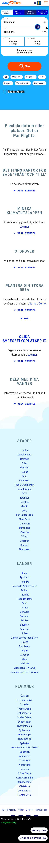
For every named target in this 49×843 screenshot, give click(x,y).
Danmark (24, 629)
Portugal (24, 607)
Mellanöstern (24, 717)
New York (24, 480)
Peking (24, 471)
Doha (24, 510)
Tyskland (24, 577)
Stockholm (24, 549)
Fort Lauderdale (24, 515)
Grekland (24, 616)
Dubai (24, 463)
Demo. (42, 303)
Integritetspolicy (8, 822)
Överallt (24, 695)
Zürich (24, 536)
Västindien (24, 756)
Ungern (24, 650)
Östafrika (24, 769)
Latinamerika (24, 713)
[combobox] (24, 22)
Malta (24, 659)
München (24, 523)
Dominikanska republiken (24, 637)
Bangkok (24, 502)
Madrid (24, 506)
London (25, 450)
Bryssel (24, 545)
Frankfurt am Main (24, 484)
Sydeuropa (24, 730)
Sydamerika (24, 738)
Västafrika (24, 786)
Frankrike (24, 581)
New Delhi (24, 519)
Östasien (24, 704)
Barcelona (24, 527)
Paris (24, 476)
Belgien (25, 620)
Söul (24, 493)
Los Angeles (24, 454)
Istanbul (24, 497)
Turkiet (24, 590)
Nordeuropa (24, 734)
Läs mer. (24, 226)
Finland (24, 642)
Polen (25, 633)
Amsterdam (24, 489)
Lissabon (24, 540)
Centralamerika (24, 777)
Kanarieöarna (25, 782)
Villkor (21, 810)
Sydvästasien (24, 726)
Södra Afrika (24, 773)
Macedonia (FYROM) (25, 667)
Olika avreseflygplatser (24, 339)
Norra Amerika (24, 700)
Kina (24, 573)
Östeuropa (24, 760)
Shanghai (25, 467)
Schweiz (24, 611)
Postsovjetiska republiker (24, 747)
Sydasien (25, 743)
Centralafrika (24, 794)
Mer (26, 318)
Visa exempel (26, 190)
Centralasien (24, 790)
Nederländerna (25, 599)
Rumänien (24, 646)
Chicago (24, 458)
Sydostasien (24, 721)
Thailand (24, 594)
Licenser (29, 810)
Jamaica (24, 654)
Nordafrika (24, 764)
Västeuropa (24, 708)
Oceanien (24, 751)
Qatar (24, 603)
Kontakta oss (41, 810)
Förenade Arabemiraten (24, 586)
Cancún (24, 532)
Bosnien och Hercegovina (24, 672)
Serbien (24, 663)
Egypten (24, 624)
